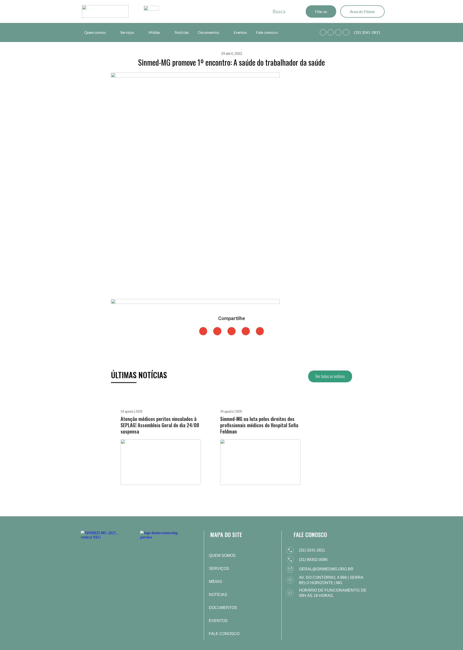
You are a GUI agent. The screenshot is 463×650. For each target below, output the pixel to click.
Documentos (208, 32)
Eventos (240, 32)
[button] (203, 331)
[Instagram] (338, 32)
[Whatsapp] (323, 32)
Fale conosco (267, 32)
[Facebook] (330, 32)
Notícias (182, 32)
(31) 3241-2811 (367, 32)
